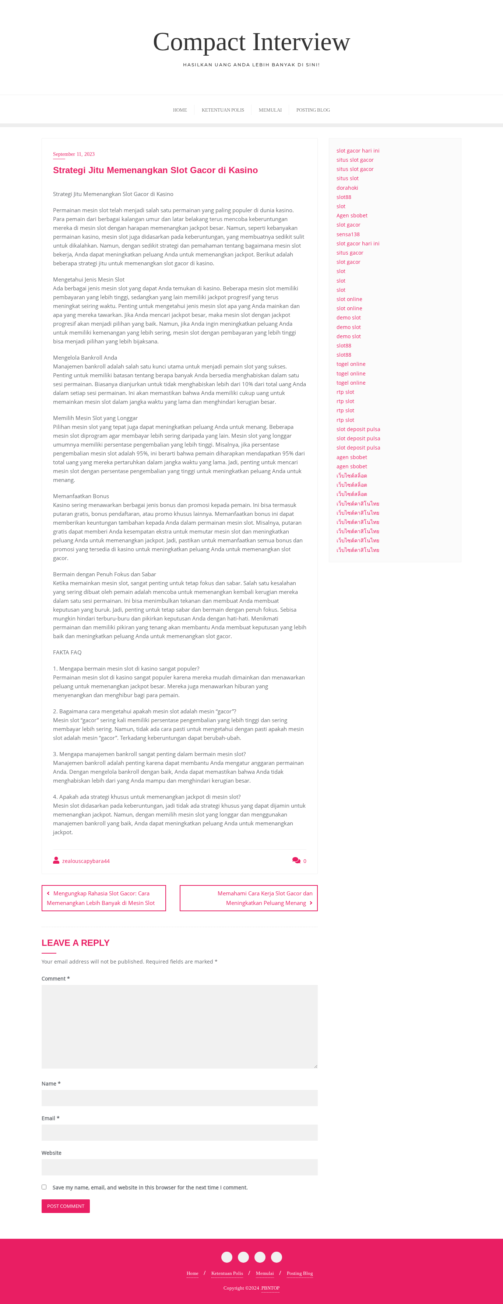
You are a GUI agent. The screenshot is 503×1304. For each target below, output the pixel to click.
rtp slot (345, 391)
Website (51, 1152)
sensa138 (348, 234)
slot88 (344, 196)
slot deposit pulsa (358, 429)
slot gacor (348, 224)
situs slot (348, 178)
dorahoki (347, 187)
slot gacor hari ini (358, 150)
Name (51, 1083)
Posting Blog (300, 1273)
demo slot (349, 317)
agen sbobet (352, 457)
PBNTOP (270, 1288)
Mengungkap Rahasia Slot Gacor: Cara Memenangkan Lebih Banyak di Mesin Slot (101, 897)
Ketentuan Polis (227, 1273)
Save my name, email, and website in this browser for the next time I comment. (150, 1187)
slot (341, 206)
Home (192, 1273)
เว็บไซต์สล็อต (352, 475)
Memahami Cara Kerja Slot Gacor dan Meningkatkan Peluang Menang (265, 897)
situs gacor (350, 252)
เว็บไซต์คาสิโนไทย (358, 503)
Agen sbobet (352, 215)
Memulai (265, 1273)
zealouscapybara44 (85, 860)
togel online (351, 363)
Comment (56, 978)
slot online (349, 299)
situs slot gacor (355, 159)
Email (51, 1118)
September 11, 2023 (74, 154)
